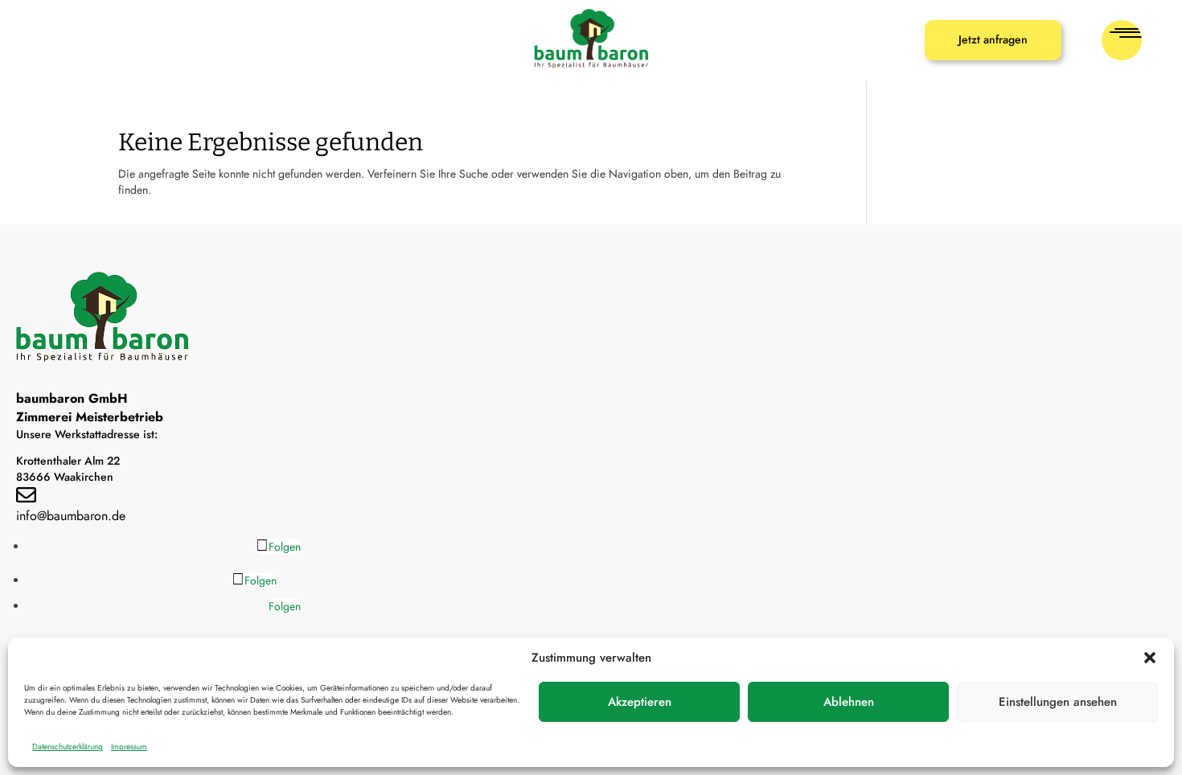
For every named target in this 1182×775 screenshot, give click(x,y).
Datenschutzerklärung (67, 746)
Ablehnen (848, 702)
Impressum (129, 746)
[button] (1150, 658)
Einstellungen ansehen (1058, 702)
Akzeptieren (639, 702)
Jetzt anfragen (993, 39)
